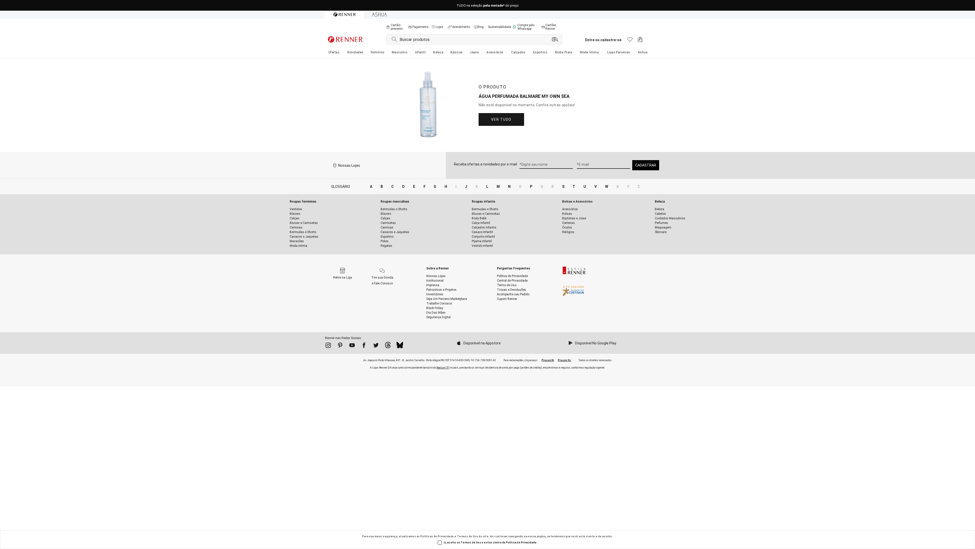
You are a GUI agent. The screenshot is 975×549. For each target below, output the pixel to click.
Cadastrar (645, 165)
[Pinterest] (340, 346)
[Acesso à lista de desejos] (630, 40)
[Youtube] (352, 346)
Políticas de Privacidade (437, 536)
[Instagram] (328, 346)
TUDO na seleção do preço (488, 5)
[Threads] (388, 346)
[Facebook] (364, 346)
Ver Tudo (501, 119)
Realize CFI (442, 367)
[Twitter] (376, 346)
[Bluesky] (400, 346)
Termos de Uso (467, 536)
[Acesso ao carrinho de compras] (640, 40)
